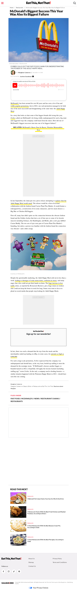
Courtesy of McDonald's (18, 273)
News (36, 399)
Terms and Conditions (60, 562)
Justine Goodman (26, 76)
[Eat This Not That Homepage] (38, 3)
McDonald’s (15, 103)
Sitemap (31, 562)
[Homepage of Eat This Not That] (11, 559)
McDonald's (27, 399)
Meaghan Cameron (24, 72)
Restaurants (19, 7)
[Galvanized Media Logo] (8, 583)
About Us (31, 558)
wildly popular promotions (20, 106)
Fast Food (15, 399)
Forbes (13, 118)
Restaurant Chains (50, 399)
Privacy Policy (57, 558)
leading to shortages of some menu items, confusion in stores (36, 280)
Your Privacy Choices (40, 588)
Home (12, 7)
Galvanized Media (28, 582)
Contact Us (32, 566)
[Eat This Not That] (38, 331)
